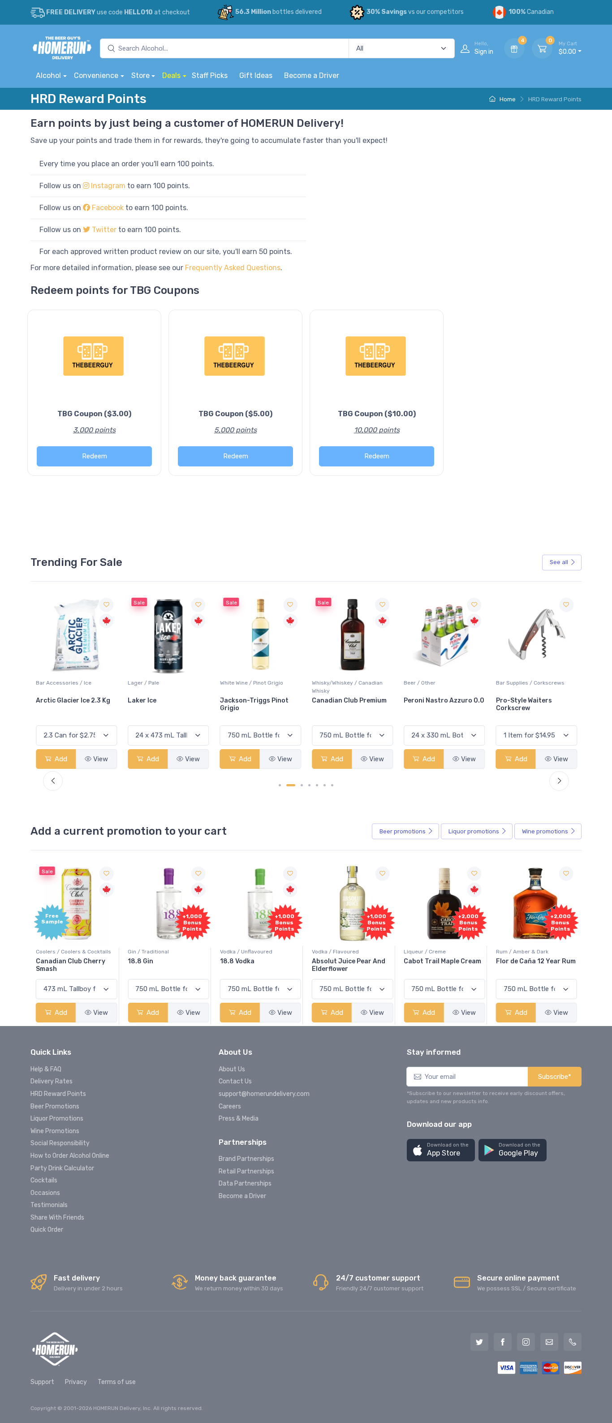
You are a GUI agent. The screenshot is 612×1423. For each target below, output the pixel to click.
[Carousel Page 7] (332, 785)
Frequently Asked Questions (232, 267)
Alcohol (48, 75)
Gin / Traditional (148, 952)
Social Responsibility (60, 1143)
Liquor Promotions (56, 1118)
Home (507, 99)
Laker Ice (50, 700)
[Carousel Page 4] (309, 785)
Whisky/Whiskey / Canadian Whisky (255, 687)
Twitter (103, 229)
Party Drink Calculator (62, 1168)
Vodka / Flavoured (335, 952)
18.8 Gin (140, 961)
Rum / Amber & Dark (522, 952)
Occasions (45, 1193)
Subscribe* (554, 1077)
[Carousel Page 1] (280, 785)
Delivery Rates (51, 1081)
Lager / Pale (51, 683)
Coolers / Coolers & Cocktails (73, 952)
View (100, 759)
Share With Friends (57, 1217)
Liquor (473, 831)
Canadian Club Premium (257, 700)
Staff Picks (210, 75)
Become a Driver (311, 75)
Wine (545, 831)
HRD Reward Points (58, 1094)
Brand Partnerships (246, 1159)
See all (559, 562)
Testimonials (49, 1205)
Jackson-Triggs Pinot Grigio (162, 704)
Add (60, 759)
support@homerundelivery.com (264, 1094)
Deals (171, 75)
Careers (230, 1106)
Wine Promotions (54, 1131)
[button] (441, 1150)
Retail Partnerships (246, 1171)
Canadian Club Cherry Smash (70, 965)
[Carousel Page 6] (324, 785)
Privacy (76, 1382)
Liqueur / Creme (425, 952)
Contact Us (235, 1081)
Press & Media (239, 1118)
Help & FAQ (45, 1069)
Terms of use (117, 1382)
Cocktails (43, 1180)
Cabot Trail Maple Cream (442, 961)
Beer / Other (328, 683)
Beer (402, 831)
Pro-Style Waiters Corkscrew (432, 704)
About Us (232, 1069)
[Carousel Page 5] (317, 785)
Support (42, 1382)
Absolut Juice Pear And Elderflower (348, 965)
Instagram (108, 185)
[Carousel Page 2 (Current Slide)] (290, 785)
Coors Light (515, 700)
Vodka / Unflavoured (246, 952)
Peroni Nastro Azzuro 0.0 (352, 700)
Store (140, 75)
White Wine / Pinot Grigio (159, 683)
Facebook (107, 207)
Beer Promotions (54, 1106)
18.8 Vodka (237, 961)
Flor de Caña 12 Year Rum (536, 961)
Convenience (96, 75)
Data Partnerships (245, 1183)
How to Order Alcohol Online (69, 1156)
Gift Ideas (255, 75)
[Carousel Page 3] (302, 785)
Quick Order (46, 1229)
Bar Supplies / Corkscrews (438, 683)
